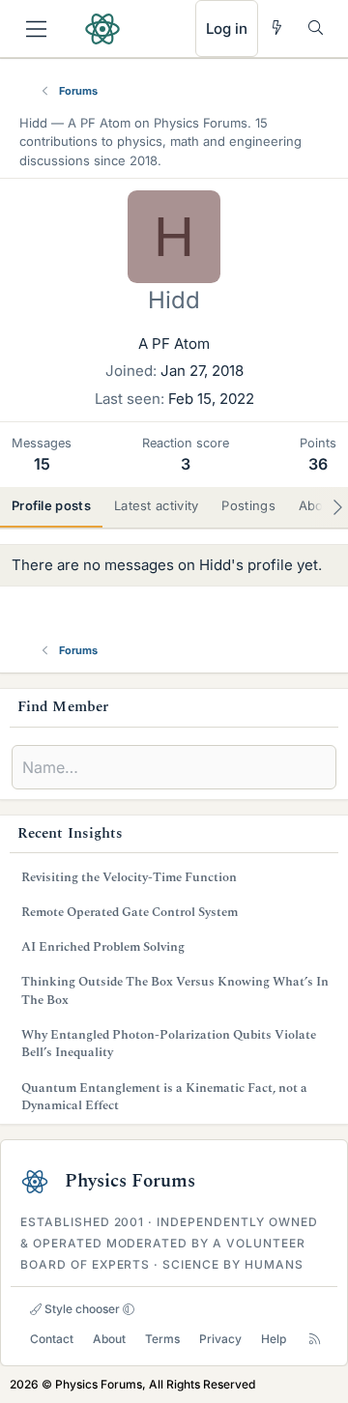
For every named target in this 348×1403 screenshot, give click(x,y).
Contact (51, 1338)
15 (42, 463)
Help (273, 1338)
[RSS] (314, 1339)
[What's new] (277, 27)
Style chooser (81, 1309)
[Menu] (36, 29)
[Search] (315, 27)
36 (318, 463)
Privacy (220, 1338)
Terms (162, 1338)
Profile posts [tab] (51, 505)
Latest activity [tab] (156, 505)
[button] (128, 1309)
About (109, 1338)
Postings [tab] (248, 505)
